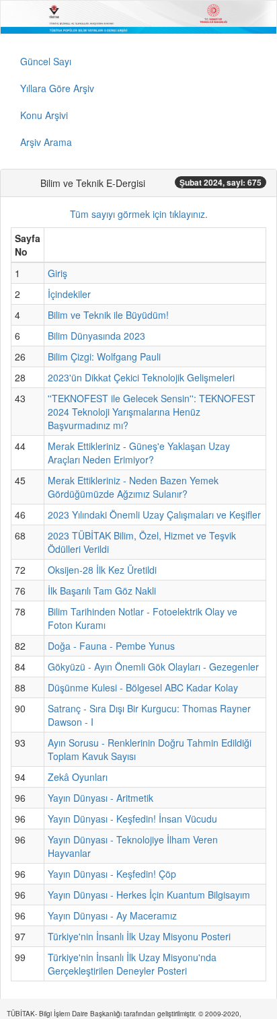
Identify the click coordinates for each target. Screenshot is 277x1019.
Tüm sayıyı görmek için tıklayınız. (139, 214)
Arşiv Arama (46, 142)
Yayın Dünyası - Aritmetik (100, 797)
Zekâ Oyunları (78, 777)
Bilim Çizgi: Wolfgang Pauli (104, 356)
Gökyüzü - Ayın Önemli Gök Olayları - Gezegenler (153, 666)
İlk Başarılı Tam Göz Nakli (102, 590)
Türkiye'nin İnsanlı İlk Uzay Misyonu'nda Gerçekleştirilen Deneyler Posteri (132, 963)
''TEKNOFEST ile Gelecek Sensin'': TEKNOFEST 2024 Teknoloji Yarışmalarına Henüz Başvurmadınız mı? (151, 411)
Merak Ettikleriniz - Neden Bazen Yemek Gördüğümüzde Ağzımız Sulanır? (133, 487)
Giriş (57, 273)
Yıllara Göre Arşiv (57, 88)
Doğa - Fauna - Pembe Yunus (111, 645)
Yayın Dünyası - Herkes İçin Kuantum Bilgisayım (149, 894)
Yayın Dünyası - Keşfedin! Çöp (112, 873)
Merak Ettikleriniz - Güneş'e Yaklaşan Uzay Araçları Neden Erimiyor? (139, 452)
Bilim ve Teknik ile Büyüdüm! (108, 315)
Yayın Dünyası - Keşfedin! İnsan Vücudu (132, 818)
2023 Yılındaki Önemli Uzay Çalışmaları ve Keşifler (154, 514)
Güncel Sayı (45, 61)
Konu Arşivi (44, 115)
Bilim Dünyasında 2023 (96, 335)
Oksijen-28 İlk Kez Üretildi (102, 569)
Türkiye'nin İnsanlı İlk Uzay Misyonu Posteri (139, 936)
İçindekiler (69, 294)
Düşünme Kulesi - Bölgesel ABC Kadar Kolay (143, 687)
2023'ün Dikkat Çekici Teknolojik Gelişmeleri (141, 377)
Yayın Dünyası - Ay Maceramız (112, 915)
